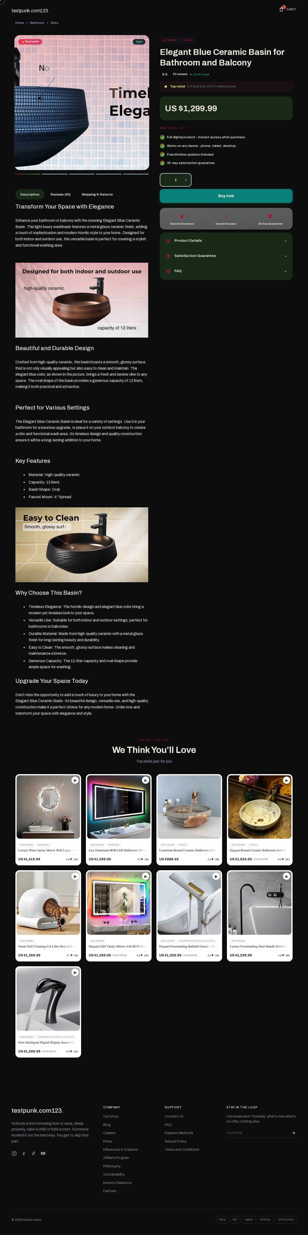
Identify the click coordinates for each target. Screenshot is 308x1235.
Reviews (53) (61, 194)
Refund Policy (175, 1141)
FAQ (168, 1125)
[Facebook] (23, 1153)
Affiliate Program (116, 1158)
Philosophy (112, 1166)
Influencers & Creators (120, 1149)
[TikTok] (33, 1153)
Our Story (110, 1116)
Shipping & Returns (97, 194)
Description (29, 194)
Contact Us (174, 1116)
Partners (109, 1191)
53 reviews (180, 74)
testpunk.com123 (31, 10)
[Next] (142, 102)
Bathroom (37, 23)
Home (19, 23)
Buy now (226, 196)
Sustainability (114, 1174)
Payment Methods (179, 1133)
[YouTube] (43, 1153)
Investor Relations (117, 1183)
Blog (107, 1125)
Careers (109, 1133)
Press (107, 1141)
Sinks (54, 23)
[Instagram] (14, 1153)
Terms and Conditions (182, 1149)
